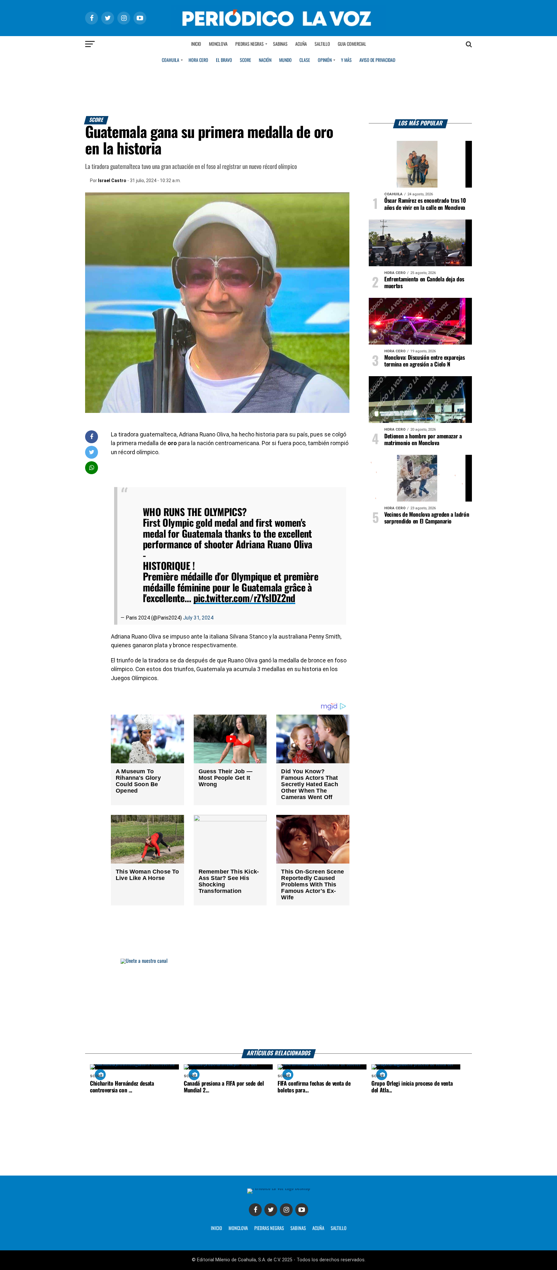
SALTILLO (339, 1228)
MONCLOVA (238, 1228)
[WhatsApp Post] (91, 467)
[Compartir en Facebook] (91, 436)
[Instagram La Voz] (286, 1209)
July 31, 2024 (198, 618)
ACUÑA (318, 1228)
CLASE (304, 60)
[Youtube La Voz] (301, 1209)
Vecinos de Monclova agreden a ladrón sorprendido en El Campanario (426, 518)
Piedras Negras (249, 44)
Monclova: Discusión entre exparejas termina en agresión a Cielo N (424, 361)
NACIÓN (265, 60)
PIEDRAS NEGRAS (269, 1228)
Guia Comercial (352, 44)
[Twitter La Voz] (270, 1209)
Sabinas (280, 44)
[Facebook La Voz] (255, 1209)
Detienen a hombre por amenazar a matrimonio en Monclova (423, 439)
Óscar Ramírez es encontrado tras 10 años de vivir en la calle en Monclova (425, 204)
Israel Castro (112, 180)
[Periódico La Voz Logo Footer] (278, 1188)
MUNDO (285, 60)
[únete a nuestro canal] (278, 1004)
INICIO (216, 1228)
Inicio (196, 44)
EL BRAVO (224, 60)
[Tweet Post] (91, 452)
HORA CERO (198, 60)
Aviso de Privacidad (377, 60)
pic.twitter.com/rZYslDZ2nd (244, 598)
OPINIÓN (325, 60)
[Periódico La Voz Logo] (278, 29)
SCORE (245, 60)
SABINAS (298, 1228)
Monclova (218, 44)
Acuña (301, 44)
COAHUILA (170, 60)
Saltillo (322, 44)
